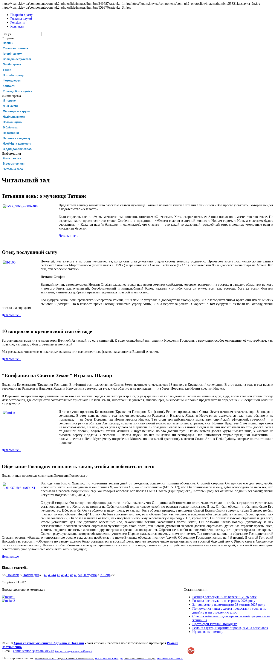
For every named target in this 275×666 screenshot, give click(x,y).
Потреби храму (13, 75)
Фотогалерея (12, 80)
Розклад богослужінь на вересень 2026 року (224, 597)
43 (50, 575)
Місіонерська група (16, 111)
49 (75, 575)
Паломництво (12, 122)
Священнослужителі (17, 59)
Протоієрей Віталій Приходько (214, 624)
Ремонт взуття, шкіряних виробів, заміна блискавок (230, 628)
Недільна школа (14, 116)
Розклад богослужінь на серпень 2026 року (223, 601)
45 (58, 575)
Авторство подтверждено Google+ (73, 651)
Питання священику (17, 138)
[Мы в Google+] (191, 653)
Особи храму (12, 64)
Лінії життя (10, 106)
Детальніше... (68, 235)
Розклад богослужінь (17, 91)
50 (80, 575)
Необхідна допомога (17, 143)
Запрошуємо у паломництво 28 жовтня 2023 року (228, 604)
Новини (8, 43)
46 (62, 575)
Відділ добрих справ (17, 149)
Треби (7, 69)
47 (67, 575)
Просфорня (11, 132)
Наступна (89, 575)
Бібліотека (10, 127)
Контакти (9, 86)
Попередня (31, 575)
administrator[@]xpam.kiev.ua (33, 651)
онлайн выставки (170, 658)
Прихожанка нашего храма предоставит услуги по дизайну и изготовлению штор (229, 610)
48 (71, 575)
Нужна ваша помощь (207, 632)
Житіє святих (12, 158)
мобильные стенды (109, 658)
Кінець (105, 575)
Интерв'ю (9, 100)
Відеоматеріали (13, 163)
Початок (12, 575)
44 (54, 575)
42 (45, 575)
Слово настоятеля (15, 48)
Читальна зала (13, 169)
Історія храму (12, 53)
